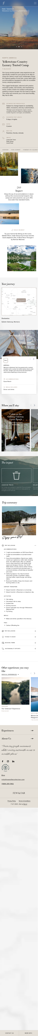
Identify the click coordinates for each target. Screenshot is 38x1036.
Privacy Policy (12, 801)
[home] (3, 3)
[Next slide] (33, 359)
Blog (3, 775)
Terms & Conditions (24, 801)
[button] (35, 3)
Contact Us (9, 1033)
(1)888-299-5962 (8, 784)
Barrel (25, 804)
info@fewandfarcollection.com (13, 779)
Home (4, 9)
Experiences (10, 9)
